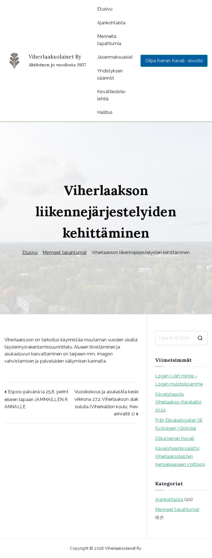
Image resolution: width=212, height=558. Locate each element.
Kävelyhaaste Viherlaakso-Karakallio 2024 (178, 402)
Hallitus (105, 112)
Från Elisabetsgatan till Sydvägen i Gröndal (178, 424)
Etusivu (104, 9)
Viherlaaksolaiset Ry (55, 56)
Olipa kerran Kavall (174, 438)
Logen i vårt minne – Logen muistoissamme (179, 380)
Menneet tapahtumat (177, 509)
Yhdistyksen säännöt (110, 74)
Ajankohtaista (111, 22)
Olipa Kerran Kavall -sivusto (174, 60)
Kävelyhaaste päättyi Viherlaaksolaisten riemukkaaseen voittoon (180, 456)
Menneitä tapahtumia (109, 40)
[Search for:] (181, 338)
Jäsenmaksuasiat (114, 57)
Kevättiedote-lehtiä (111, 95)
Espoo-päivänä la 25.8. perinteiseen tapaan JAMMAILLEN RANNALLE (36, 399)
